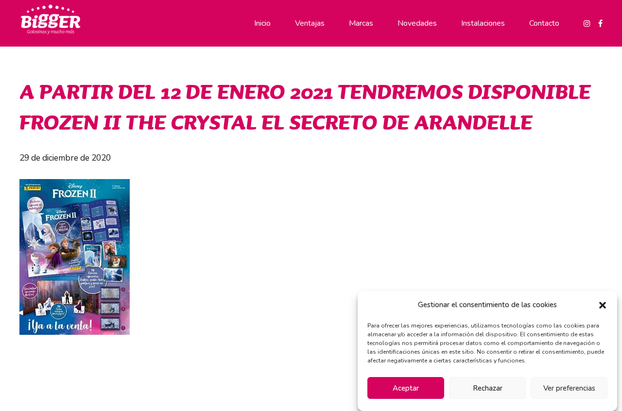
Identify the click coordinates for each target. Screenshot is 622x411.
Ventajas (310, 23)
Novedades (417, 23)
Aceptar (406, 388)
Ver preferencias (569, 388)
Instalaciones (483, 23)
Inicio (262, 23)
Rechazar (487, 388)
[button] (602, 305)
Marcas (361, 23)
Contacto (544, 23)
